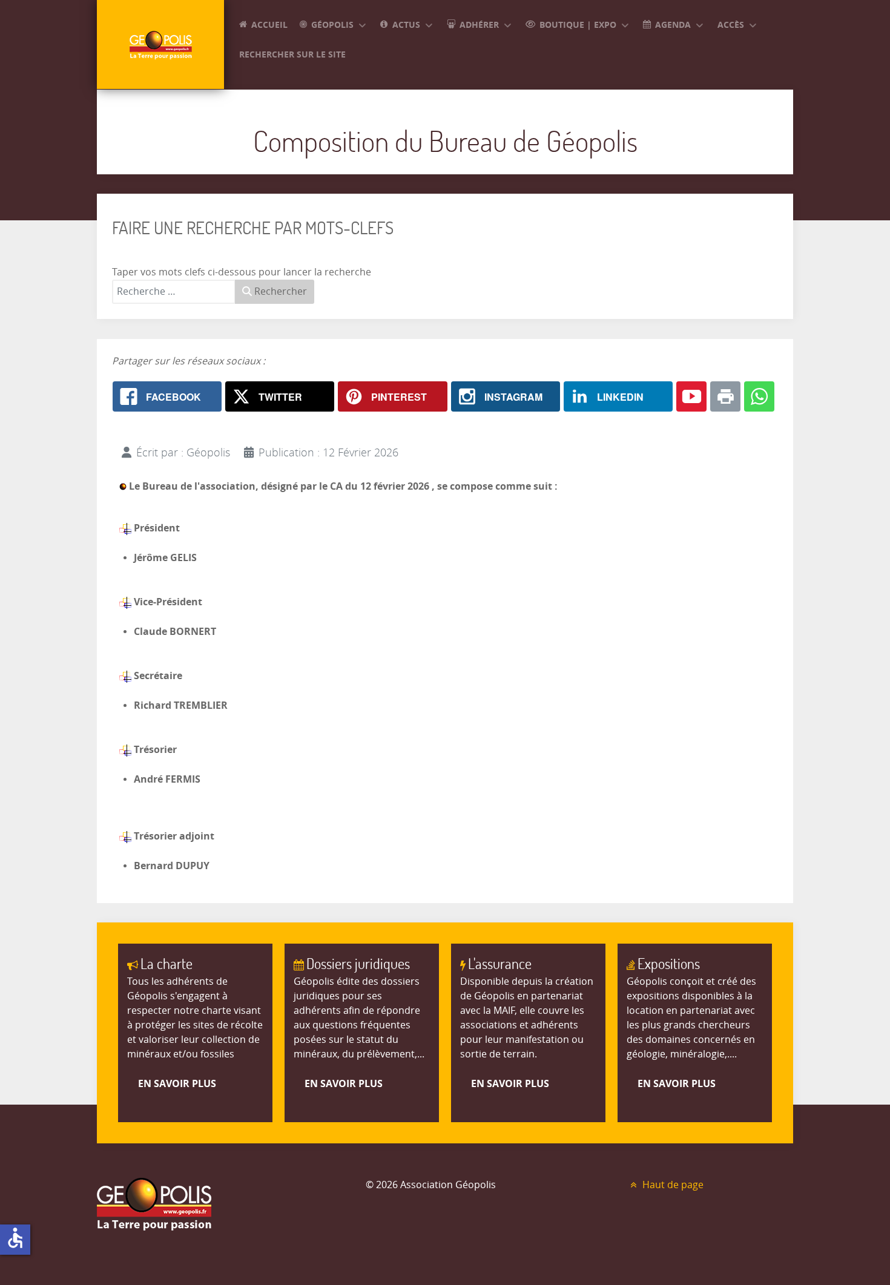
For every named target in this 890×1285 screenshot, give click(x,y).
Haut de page (672, 1185)
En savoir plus (177, 1083)
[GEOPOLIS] (160, 44)
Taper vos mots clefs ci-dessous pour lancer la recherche (241, 272)
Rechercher (279, 291)
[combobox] (174, 292)
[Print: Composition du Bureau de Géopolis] (725, 396)
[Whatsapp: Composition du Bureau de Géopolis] (759, 396)
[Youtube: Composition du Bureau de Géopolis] (691, 396)
